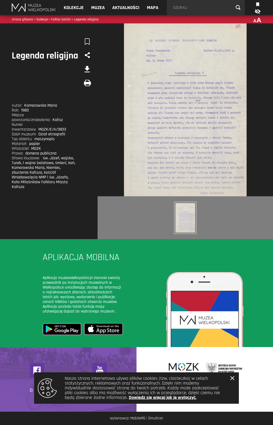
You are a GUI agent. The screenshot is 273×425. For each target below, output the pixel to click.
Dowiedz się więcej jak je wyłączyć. (162, 397)
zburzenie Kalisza (27, 172)
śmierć (60, 163)
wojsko (67, 158)
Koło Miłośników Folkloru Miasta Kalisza (40, 184)
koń (71, 163)
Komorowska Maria (28, 167)
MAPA (152, 8)
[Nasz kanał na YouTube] (99, 370)
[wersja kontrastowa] (257, 11)
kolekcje (42, 19)
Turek (16, 163)
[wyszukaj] (238, 8)
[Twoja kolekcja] (257, 4)
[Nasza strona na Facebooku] (37, 370)
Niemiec (53, 167)
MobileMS (137, 418)
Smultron (155, 418)
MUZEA (98, 8)
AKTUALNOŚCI (125, 8)
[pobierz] (87, 69)
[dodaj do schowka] (87, 41)
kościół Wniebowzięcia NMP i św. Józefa (40, 175)
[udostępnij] (87, 55)
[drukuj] (87, 83)
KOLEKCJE (74, 8)
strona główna (22, 19)
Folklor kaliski (61, 19)
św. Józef (51, 158)
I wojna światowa (38, 163)
